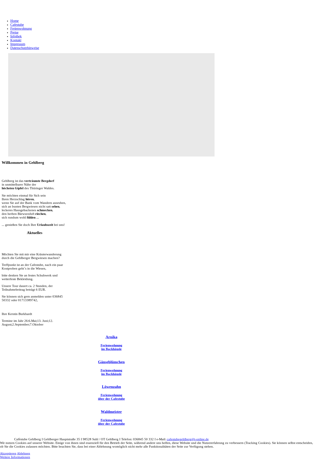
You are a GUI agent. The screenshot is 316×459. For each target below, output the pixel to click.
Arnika (111, 337)
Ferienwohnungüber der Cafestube (111, 396)
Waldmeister (111, 411)
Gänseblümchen (111, 362)
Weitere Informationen (15, 457)
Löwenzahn (111, 387)
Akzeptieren (8, 453)
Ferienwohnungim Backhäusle (111, 347)
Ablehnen (23, 453)
